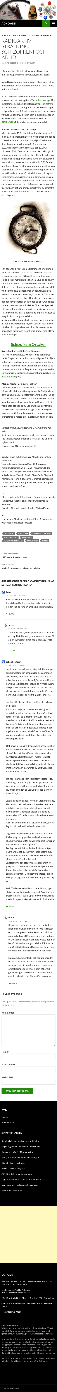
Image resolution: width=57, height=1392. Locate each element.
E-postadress (9, 1064)
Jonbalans (23, 533)
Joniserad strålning (41, 533)
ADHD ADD (9, 23)
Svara (11, 614)
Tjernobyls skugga (40, 100)
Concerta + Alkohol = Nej (13, 1303)
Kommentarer (8, 1122)
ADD (12, 122)
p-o (16, 63)
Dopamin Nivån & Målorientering (17, 1152)
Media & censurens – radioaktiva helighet (21, 566)
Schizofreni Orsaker (28, 344)
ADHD (5, 122)
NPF (18, 35)
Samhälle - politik (30, 35)
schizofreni (32, 541)
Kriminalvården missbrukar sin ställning (20, 1141)
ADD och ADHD (9, 35)
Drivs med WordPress (10, 1388)
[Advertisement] (28, 1234)
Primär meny (53, 23)
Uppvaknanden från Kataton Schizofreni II (21, 1179)
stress (45, 541)
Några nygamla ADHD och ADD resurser (21, 1146)
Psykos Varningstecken (12, 1190)
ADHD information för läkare (15, 1292)
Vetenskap (45, 35)
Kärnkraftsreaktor (13, 541)
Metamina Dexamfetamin (14, 1284)
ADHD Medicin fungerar (13, 1168)
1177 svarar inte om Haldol (14, 555)
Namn (5, 1051)
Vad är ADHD (19, 1281)
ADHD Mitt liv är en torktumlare (17, 1174)
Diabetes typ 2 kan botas (13, 1163)
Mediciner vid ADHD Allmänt (16, 1290)
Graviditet (9, 533)
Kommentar (9, 1012)
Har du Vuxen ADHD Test (40, 1281)
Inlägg (5, 1117)
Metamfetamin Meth (11, 1311)
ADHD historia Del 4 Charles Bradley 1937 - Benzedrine (28, 1298)
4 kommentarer (27, 63)
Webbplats (7, 1077)
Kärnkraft (27, 537)
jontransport (10, 537)
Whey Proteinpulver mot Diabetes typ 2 (20, 1157)
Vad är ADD (7, 1281)
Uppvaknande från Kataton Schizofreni (20, 1185)
